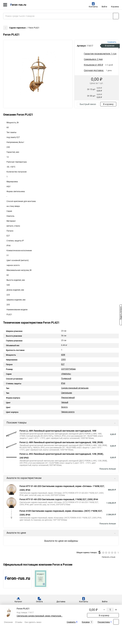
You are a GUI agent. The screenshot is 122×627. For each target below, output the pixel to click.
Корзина (115, 7)
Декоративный (68, 397)
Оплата (39, 601)
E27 (62, 364)
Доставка (61, 601)
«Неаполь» (66, 374)
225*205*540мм (68, 369)
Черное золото (68, 412)
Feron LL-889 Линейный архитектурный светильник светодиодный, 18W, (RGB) (61, 442)
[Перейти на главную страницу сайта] (23, 5)
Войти (104, 7)
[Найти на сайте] (116, 16)
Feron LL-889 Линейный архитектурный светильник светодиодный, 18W (58, 430)
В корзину (108, 104)
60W (63, 355)
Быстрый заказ (88, 104)
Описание (8, 622)
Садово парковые (17, 28)
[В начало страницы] (116, 622)
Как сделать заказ (33, 622)
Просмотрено (104, 622)
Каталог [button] (18, 601)
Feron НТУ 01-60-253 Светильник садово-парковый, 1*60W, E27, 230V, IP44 (59, 499)
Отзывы (18, 622)
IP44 (63, 383)
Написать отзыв (108, 557)
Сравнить (71, 622)
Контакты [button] (93, 7)
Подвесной (66, 378)
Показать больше (107, 469)
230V (63, 359)
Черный (64, 402)
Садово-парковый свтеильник (74, 388)
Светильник (66, 393)
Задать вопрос (121, 313)
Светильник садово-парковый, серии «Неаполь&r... (39, 616)
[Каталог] (5, 4)
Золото (64, 407)
